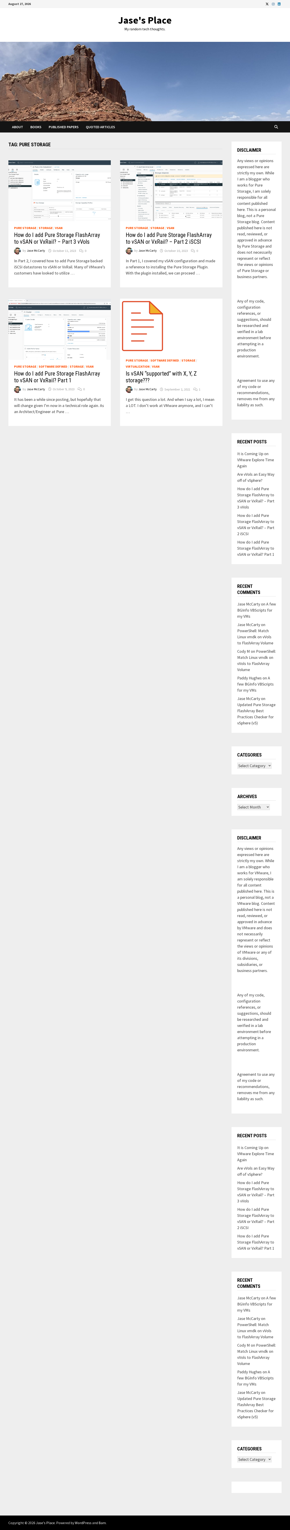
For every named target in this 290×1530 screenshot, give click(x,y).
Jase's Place (145, 20)
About (17, 127)
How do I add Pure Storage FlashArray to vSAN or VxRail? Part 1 (57, 377)
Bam (102, 1523)
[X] (267, 3)
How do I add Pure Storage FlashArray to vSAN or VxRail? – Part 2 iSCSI (169, 238)
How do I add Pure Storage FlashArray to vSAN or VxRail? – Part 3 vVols (57, 238)
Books (35, 127)
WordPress (83, 1523)
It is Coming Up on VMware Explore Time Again (255, 459)
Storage (46, 228)
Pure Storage (25, 228)
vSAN (59, 228)
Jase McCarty (36, 251)
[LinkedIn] (279, 3)
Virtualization (138, 366)
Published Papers (64, 127)
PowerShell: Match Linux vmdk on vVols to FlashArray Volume (255, 637)
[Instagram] (274, 3)
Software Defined (53, 366)
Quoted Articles (100, 127)
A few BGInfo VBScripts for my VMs (256, 610)
